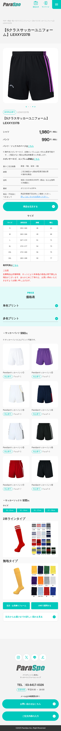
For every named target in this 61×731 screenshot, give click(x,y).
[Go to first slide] (34, 106)
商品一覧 (11, 21)
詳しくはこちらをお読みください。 (35, 197)
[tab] (28, 106)
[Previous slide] (26, 106)
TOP (4, 21)
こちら (31, 146)
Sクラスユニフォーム (23, 21)
